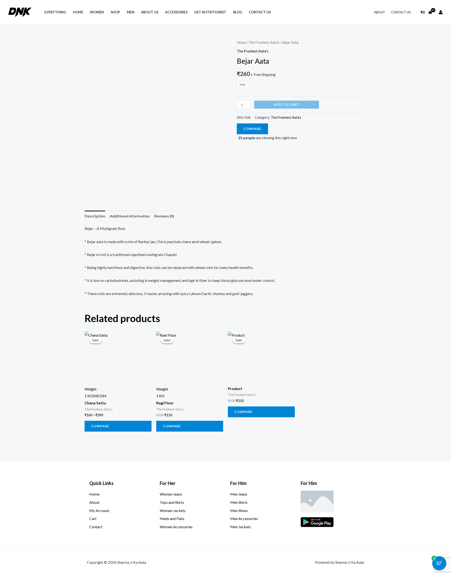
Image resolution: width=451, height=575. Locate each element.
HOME (78, 12)
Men (130, 12)
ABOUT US (149, 12)
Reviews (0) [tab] (164, 216)
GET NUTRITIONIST (210, 12)
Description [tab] (95, 216)
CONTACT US (260, 12)
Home (241, 42)
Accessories (176, 12)
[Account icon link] (441, 12)
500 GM (99, 396)
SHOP (115, 12)
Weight (91, 389)
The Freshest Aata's (264, 42)
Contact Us (401, 12)
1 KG (89, 396)
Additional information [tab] (130, 216)
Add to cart (286, 104)
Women (97, 12)
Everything (55, 12)
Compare (252, 129)
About (379, 12)
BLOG (237, 12)
